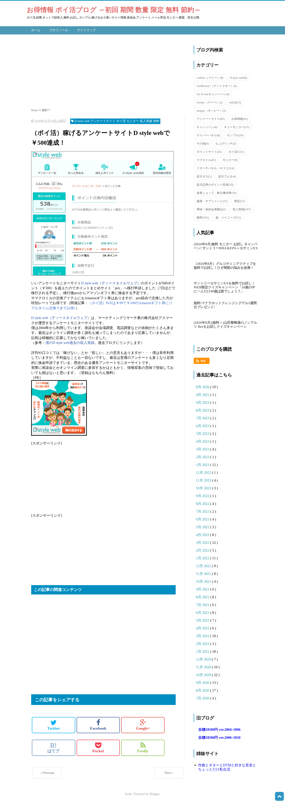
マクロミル (206, 160)
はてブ (53, 747)
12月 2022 (204, 472)
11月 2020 (204, 667)
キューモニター (236, 127)
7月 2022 (203, 511)
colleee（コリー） (210, 77)
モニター (230, 160)
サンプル (235, 135)
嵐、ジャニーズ (228, 217)
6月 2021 (203, 612)
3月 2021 (203, 636)
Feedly (143, 751)
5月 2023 (203, 434)
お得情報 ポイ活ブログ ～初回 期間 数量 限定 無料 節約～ (114, 9)
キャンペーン (207, 127)
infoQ (235, 102)
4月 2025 (203, 395)
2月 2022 (203, 550)
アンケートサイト (211, 118)
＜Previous (47, 773)
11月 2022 (204, 480)
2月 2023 (203, 457)
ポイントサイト (209, 151)
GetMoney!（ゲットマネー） (217, 86)
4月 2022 (203, 535)
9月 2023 (203, 402)
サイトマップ (86, 30)
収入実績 (242, 209)
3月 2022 (203, 542)
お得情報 (239, 118)
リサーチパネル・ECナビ (215, 168)
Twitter (53, 728)
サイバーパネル (208, 135)
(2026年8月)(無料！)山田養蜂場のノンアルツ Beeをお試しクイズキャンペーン (225, 324)
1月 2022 (203, 558)
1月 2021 (203, 651)
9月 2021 (203, 589)
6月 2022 (203, 519)
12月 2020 (204, 659)
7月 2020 (203, 698)
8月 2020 (203, 690)
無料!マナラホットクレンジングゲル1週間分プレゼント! (225, 305)
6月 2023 (203, 426)
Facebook (98, 728)
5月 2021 (203, 620)
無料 (203, 217)
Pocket (98, 751)
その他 (203, 143)
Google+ (143, 728)
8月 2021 (203, 597)
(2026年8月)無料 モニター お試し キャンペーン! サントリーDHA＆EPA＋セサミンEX (226, 246)
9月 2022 (203, 496)
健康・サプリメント (212, 201)
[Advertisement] (108, 70)
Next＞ (169, 773)
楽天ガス (204, 176)
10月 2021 (204, 581)
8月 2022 (203, 504)
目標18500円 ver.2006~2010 (219, 737)
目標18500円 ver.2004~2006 (219, 729)
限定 (239, 201)
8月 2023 (203, 410)
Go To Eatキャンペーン (213, 94)
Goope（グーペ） (209, 102)
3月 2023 (203, 449)
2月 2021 (203, 644)
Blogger (154, 794)
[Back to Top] (279, 796)
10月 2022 (204, 488)
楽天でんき (227, 176)
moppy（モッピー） (211, 110)
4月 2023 (203, 441)
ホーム (36, 30)
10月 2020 (204, 675)
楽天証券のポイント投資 (215, 184)
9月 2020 (203, 683)
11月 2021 (204, 574)
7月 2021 (203, 605)
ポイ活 (236, 151)
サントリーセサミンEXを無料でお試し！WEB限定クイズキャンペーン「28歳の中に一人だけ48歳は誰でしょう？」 (224, 287)
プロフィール (58, 30)
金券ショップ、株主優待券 (216, 193)
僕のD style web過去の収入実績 (69, 343)
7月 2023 (203, 418)
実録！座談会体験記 (211, 209)
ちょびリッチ (225, 143)
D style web (238, 77)
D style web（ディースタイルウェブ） (111, 283)
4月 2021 (203, 628)
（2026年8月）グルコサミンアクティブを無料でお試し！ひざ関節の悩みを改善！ (225, 265)
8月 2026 (203, 387)
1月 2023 (203, 465)
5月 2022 (203, 527)
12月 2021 (204, 566)
